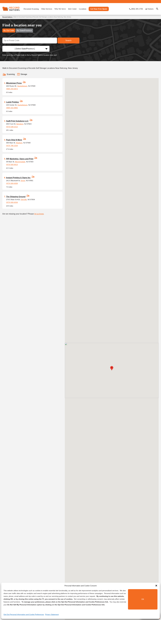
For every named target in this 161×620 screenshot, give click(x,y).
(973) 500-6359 (12, 183)
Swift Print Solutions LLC (17, 121)
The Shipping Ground (15, 197)
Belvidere (19, 124)
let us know (39, 214)
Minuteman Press (14, 83)
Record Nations (7, 17)
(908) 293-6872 (12, 89)
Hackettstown (22, 86)
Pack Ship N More (14, 140)
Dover (23, 181)
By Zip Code (9, 30)
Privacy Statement (52, 614)
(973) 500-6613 (12, 164)
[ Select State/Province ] (25, 49)
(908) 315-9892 (12, 108)
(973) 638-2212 (12, 127)
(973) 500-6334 (12, 202)
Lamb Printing (12, 102)
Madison (19, 143)
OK (142, 599)
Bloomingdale (20, 162)
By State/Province (24, 30)
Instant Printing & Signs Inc (18, 178)
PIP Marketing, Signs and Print (19, 159)
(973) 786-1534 (12, 146)
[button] (156, 585)
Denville (24, 199)
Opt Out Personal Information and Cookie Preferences (24, 614)
